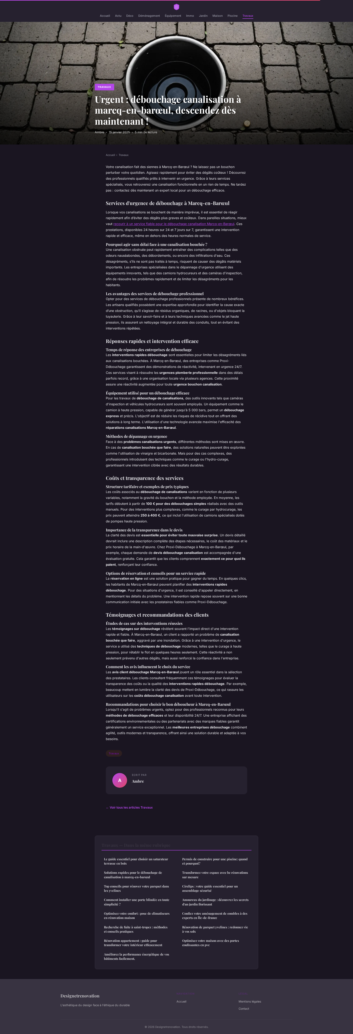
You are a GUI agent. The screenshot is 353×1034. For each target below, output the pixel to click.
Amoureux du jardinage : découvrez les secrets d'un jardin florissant (215, 902)
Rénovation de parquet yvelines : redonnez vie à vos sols (215, 929)
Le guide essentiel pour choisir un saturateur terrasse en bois (136, 861)
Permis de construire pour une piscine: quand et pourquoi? (215, 861)
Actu (118, 15)
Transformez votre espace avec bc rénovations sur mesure (215, 874)
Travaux (247, 15)
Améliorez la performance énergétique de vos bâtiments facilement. (136, 956)
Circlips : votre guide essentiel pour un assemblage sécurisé (210, 888)
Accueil (105, 15)
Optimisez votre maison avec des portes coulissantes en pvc (210, 943)
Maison (217, 15)
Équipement (173, 15)
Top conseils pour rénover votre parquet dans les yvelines (136, 888)
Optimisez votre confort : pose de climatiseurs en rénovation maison (137, 915)
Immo (190, 15)
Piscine (233, 15)
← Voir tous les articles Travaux (129, 807)
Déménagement (149, 15)
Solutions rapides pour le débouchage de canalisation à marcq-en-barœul (133, 874)
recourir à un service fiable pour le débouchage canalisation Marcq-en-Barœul (173, 224)
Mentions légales (250, 1001)
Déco (129, 15)
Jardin (203, 15)
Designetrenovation (79, 995)
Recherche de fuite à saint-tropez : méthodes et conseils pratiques (136, 929)
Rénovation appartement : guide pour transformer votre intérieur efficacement (133, 943)
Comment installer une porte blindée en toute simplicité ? (136, 902)
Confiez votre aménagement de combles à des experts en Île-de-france (214, 915)
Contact (244, 1008)
